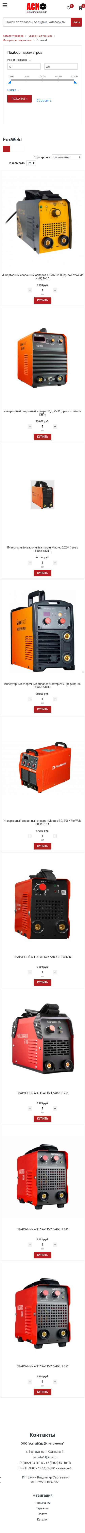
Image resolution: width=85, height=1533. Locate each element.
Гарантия (42, 1508)
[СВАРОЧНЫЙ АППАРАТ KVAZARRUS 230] (42, 1176)
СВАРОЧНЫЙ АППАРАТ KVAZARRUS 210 (43, 1093)
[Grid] (6, 149)
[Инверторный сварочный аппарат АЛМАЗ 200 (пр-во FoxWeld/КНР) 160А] (42, 222)
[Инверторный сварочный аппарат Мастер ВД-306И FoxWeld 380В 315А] (42, 768)
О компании (43, 1503)
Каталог (42, 1519)
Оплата (42, 1514)
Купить (42, 300)
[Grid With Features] (13, 149)
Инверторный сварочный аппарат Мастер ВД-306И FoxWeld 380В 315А (42, 822)
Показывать (16, 163)
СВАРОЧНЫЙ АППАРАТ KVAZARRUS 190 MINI (43, 957)
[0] (80, 8)
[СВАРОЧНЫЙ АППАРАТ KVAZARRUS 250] (42, 1313)
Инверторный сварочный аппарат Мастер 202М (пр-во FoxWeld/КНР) (42, 549)
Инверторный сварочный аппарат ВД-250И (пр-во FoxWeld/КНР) (42, 413)
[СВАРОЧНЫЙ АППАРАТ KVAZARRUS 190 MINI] (42, 904)
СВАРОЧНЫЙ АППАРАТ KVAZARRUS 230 (43, 1229)
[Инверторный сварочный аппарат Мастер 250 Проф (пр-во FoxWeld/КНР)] (42, 631)
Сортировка (42, 157)
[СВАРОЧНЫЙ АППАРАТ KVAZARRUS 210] (42, 1040)
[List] (20, 149)
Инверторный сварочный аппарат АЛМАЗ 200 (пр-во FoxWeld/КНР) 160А (42, 276)
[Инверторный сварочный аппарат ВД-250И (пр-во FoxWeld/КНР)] (42, 358)
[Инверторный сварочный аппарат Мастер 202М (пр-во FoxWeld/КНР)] (42, 494)
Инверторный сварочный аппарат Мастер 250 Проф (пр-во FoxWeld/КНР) (42, 685)
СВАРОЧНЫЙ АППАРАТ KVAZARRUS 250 (43, 1366)
